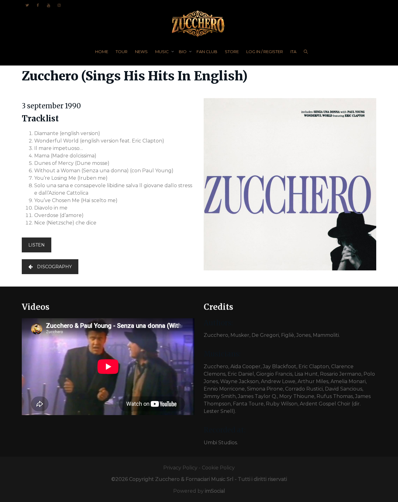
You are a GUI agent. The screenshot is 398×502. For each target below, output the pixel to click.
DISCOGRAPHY (54, 266)
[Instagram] (59, 5)
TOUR (121, 51)
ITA (293, 51)
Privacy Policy (180, 468)
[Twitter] (27, 5)
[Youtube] (48, 5)
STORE (232, 51)
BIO (183, 51)
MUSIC (162, 51)
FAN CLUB (207, 51)
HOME (101, 51)
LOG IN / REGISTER (264, 51)
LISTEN (36, 245)
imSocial (215, 491)
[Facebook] (38, 5)
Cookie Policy (218, 468)
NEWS (141, 51)
